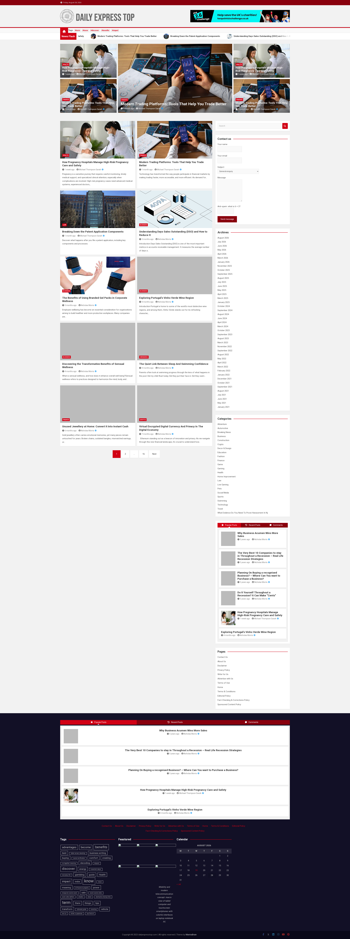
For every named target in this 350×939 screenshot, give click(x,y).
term (66, 902)
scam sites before (68, 897)
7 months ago (148, 434)
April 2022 (222, 362)
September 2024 (225, 310)
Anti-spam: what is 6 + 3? (229, 206)
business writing (98, 853)
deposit (96, 863)
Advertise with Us (225, 678)
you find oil (90, 913)
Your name (222, 144)
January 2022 (224, 375)
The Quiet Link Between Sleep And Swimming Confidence (173, 363)
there (77, 903)
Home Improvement (227, 476)
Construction (223, 440)
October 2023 (224, 330)
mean (100, 882)
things (88, 903)
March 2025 (223, 298)
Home (220, 687)
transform (67, 909)
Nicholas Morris (164, 239)
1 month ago (70, 109)
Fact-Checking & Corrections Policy (234, 700)
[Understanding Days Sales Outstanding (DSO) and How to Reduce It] (174, 209)
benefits (101, 847)
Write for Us (223, 674)
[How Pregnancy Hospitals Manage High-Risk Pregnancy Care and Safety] (97, 139)
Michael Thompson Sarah (90, 74)
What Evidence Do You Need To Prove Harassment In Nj (243, 513)
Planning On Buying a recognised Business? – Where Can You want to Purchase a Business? (258, 575)
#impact (115, 30)
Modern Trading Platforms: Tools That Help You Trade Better (88, 104)
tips (97, 903)
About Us (222, 661)
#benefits (105, 30)
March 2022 (223, 366)
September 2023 (225, 334)
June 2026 (222, 246)
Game (220, 464)
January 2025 (224, 302)
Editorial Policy (224, 696)
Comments (278, 525)
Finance (66, 99)
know (89, 881)
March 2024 (223, 326)
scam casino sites (96, 893)
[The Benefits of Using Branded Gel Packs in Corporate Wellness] (97, 275)
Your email (222, 156)
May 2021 (222, 403)
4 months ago (148, 302)
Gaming (221, 468)
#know (85, 30)
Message (222, 177)
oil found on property (82, 888)
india (77, 881)
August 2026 (223, 238)
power (96, 887)
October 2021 (224, 383)
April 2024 (222, 322)
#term (77, 30)
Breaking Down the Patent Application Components (165, 104)
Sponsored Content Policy (229, 704)
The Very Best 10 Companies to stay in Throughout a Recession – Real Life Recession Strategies (260, 556)
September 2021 (225, 387)
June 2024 (222, 318)
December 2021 (225, 378)
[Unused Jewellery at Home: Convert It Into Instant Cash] (97, 404)
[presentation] (120, 79)
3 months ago (148, 239)
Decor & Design (224, 448)
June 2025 (222, 286)
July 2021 (222, 395)
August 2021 (223, 391)
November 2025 (225, 266)
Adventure (222, 424)
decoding (85, 863)
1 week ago (70, 74)
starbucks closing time (103, 897)
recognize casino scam (69, 893)
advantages (69, 847)
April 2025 (222, 294)
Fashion (221, 456)
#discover (95, 30)
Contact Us (223, 657)
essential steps (96, 869)
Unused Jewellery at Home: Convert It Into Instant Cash (95, 426)
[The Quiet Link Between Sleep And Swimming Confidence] (174, 341)
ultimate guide (81, 909)
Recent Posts (254, 525)
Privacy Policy (224, 670)
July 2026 (222, 242)
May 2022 (222, 358)
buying (65, 858)
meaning (66, 887)
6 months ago (71, 430)
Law (123, 100)
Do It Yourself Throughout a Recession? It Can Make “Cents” (256, 594)
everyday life (66, 875)
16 (143, 454)
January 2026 (224, 262)
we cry (64, 913)
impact (66, 881)
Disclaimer (222, 665)
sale (83, 892)
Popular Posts (231, 525)
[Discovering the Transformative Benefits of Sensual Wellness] (97, 341)
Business (143, 225)
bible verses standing (78, 853)
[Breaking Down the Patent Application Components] (97, 209)
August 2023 (223, 338)
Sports (221, 496)
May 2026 (222, 250)
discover (68, 869)
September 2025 (225, 274)
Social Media (223, 492)
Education (222, 452)
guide (92, 874)
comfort (93, 858)
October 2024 (224, 306)
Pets (220, 488)
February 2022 (224, 370)
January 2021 (224, 407)
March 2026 (223, 258)
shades (80, 897)
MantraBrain (191, 934)
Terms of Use (224, 683)
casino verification (79, 858)
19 (196, 870)
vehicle (104, 909)
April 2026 (222, 254)
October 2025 (224, 270)
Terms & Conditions (226, 691)
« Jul (179, 884)
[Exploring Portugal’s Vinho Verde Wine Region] (174, 275)
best (64, 853)
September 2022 (225, 350)
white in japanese (76, 913)
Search (285, 126)
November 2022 (225, 346)
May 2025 (222, 290)
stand (89, 897)
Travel (220, 509)
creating (106, 858)
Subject (221, 167)
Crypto (143, 420)
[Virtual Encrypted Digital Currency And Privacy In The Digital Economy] (174, 404)
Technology (223, 504)
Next (154, 454)
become (86, 847)
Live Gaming (223, 484)
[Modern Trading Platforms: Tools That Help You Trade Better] (174, 139)
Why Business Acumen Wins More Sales (257, 534)
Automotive (223, 428)
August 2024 (223, 314)
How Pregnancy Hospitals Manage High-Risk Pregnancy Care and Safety (86, 69)
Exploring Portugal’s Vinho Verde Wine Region (166, 297)
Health (65, 64)
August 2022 (223, 354)
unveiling (94, 909)
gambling (79, 874)
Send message (227, 219)
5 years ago (245, 539)
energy (82, 869)
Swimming (144, 357)
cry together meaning (69, 863)
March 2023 (223, 342)
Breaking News (224, 432)
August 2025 (223, 278)
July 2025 (222, 282)
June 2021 (222, 399)
